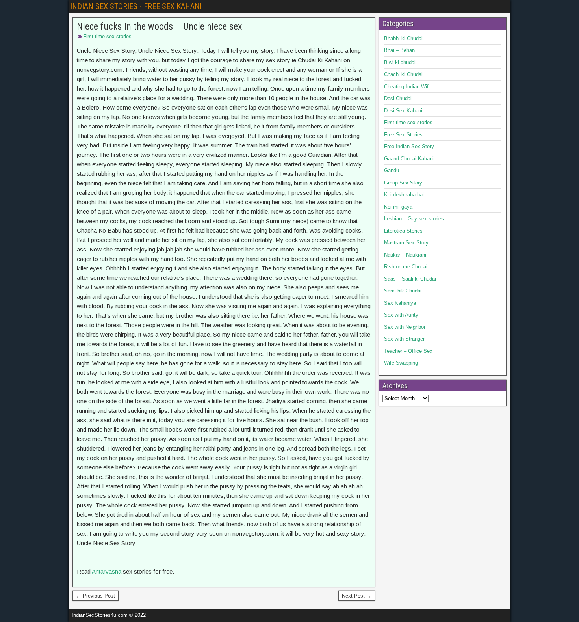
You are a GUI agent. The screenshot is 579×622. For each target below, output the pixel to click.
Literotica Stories (403, 231)
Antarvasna (106, 571)
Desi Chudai (398, 98)
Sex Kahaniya (400, 303)
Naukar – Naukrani (405, 255)
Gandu (391, 170)
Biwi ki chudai (400, 62)
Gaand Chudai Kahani (409, 159)
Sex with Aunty (401, 315)
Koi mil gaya (398, 207)
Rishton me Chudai (405, 267)
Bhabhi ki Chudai (403, 38)
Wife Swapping (401, 363)
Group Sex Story (403, 183)
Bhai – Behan (399, 50)
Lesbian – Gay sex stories (414, 219)
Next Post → (356, 596)
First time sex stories (107, 36)
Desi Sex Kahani (403, 111)
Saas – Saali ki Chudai (410, 279)
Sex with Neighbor (404, 327)
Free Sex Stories (403, 135)
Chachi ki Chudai (403, 74)
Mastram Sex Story (406, 243)
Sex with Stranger (404, 339)
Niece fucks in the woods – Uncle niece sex (159, 26)
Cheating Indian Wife (407, 86)
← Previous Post (95, 596)
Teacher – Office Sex (408, 351)
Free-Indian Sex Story (409, 146)
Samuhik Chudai (402, 291)
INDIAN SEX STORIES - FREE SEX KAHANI (136, 6)
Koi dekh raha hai (404, 194)
